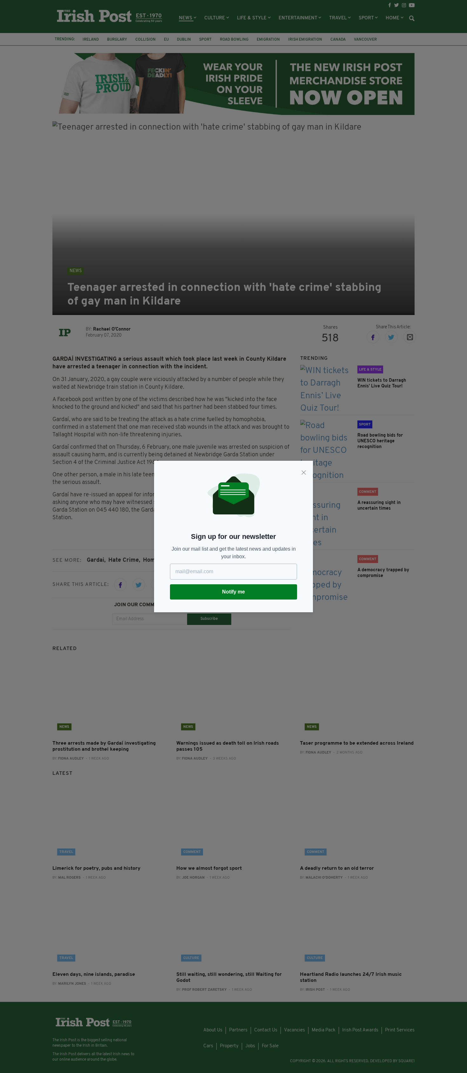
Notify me (233, 591)
